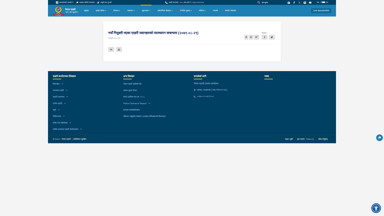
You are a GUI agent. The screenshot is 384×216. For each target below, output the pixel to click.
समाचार (130, 10)
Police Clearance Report (134, 103)
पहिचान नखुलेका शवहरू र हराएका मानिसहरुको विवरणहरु (144, 116)
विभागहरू (56, 84)
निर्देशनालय (57, 116)
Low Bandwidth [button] (321, 11)
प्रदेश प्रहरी (57, 103)
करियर (201, 10)
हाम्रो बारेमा (100, 10)
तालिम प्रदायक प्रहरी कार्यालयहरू (65, 129)
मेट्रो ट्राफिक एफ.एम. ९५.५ (133, 97)
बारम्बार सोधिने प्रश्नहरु (87, 2)
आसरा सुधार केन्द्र (130, 90)
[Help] (379, 137)
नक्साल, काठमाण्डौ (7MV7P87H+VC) (211, 90)
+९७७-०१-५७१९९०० (205, 96)
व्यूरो (54, 110)
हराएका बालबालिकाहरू (131, 110)
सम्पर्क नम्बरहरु (230, 10)
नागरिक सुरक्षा (185, 10)
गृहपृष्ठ (86, 10)
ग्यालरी (215, 10)
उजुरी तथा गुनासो (106, 2)
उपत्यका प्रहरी (58, 90)
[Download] (119, 49)
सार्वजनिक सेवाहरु (164, 10)
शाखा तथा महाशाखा (60, 123)
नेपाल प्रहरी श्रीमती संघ (132, 84)
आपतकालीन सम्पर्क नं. (66, 2)
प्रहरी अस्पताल (58, 97)
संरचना (115, 10)
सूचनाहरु (145, 10)
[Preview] (111, 49)
